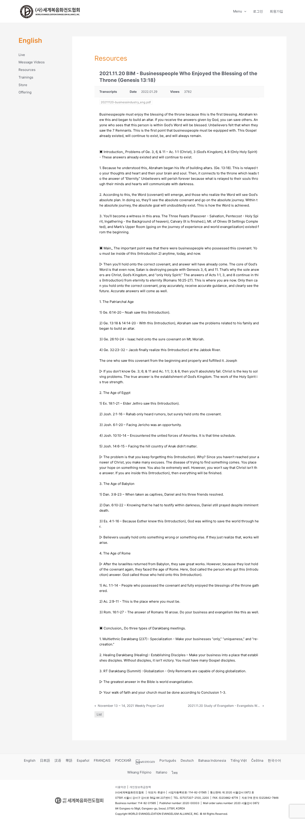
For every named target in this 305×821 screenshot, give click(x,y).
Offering (25, 92)
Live (22, 55)
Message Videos (32, 62)
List (99, 714)
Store (23, 85)
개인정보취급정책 (140, 787)
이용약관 (120, 787)
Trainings (26, 77)
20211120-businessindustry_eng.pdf (126, 102)
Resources (27, 70)
